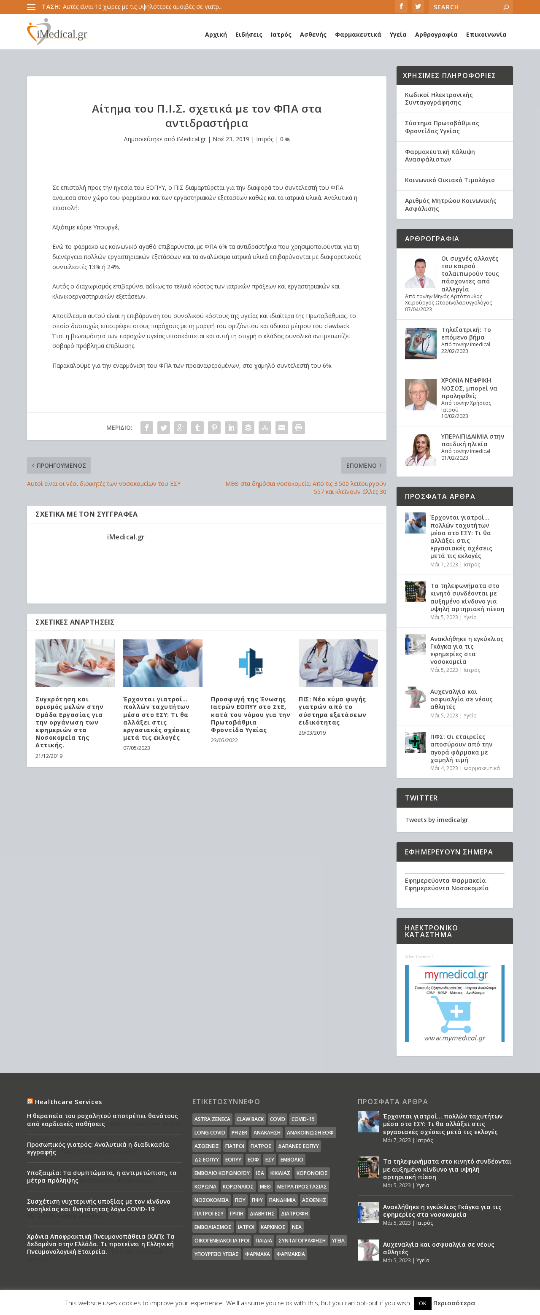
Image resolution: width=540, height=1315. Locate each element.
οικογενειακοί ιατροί (221, 1240)
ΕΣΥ (269, 1159)
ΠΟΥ (240, 1200)
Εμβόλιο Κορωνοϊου (222, 1173)
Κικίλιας (280, 1173)
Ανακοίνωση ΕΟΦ (310, 1132)
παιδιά (264, 1240)
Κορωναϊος (238, 1186)
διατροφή (294, 1213)
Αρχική (216, 34)
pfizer (239, 1132)
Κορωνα (205, 1186)
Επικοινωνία (486, 34)
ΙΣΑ (260, 1173)
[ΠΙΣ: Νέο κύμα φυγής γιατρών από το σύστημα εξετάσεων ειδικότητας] (338, 663)
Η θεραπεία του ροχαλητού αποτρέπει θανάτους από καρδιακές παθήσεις (102, 1119)
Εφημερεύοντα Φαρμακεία (445, 880)
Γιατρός (261, 1146)
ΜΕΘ (265, 1186)
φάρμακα (257, 1254)
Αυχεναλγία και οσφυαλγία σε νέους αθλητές (461, 699)
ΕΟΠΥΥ (233, 1159)
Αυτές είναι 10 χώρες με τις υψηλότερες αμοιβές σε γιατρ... (143, 7)
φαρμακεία (290, 1254)
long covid (209, 1132)
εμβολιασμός (213, 1227)
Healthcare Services (68, 1102)
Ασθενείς (206, 1146)
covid (277, 1119)
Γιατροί (234, 1146)
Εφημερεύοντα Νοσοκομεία (447, 888)
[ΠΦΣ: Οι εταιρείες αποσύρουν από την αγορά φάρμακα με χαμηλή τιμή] (415, 742)
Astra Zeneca (212, 1119)
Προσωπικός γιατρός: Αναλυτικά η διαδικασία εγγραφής (98, 1148)
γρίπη (236, 1213)
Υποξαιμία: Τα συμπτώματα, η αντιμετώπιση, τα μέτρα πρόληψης (102, 1176)
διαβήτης (262, 1213)
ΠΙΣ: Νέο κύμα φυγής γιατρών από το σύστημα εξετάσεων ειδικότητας (333, 710)
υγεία (338, 1240)
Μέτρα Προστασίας (302, 1186)
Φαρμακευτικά (358, 34)
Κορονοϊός (312, 1173)
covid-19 (303, 1119)
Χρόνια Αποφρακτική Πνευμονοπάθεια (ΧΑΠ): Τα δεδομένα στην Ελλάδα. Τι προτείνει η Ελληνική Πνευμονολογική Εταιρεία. (101, 1244)
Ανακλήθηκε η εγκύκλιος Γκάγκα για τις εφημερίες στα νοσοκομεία (467, 650)
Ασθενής (313, 34)
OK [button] (423, 1303)
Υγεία (398, 34)
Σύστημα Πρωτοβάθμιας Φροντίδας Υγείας (442, 127)
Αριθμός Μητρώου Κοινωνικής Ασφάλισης (451, 204)
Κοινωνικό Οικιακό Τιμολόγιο (450, 180)
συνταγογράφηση (302, 1240)
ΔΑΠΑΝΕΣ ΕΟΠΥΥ (298, 1146)
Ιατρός (281, 34)
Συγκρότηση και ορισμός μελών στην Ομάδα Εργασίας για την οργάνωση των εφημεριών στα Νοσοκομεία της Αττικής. (69, 722)
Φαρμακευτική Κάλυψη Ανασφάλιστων (440, 155)
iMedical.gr (191, 139)
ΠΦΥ (257, 1200)
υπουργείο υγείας (216, 1254)
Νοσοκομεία (211, 1200)
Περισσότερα (454, 1303)
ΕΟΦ (253, 1159)
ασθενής (314, 1200)
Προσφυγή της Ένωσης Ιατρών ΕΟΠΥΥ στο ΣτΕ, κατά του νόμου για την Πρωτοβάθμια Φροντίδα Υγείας (250, 714)
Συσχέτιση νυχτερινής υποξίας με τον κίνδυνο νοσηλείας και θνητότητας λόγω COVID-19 (98, 1205)
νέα (297, 1227)
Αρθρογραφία (436, 34)
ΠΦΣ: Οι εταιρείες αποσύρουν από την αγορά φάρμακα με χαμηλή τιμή (461, 748)
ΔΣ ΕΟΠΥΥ (206, 1159)
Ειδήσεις (248, 34)
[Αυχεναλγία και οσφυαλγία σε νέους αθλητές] (415, 697)
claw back (250, 1119)
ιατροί (246, 1227)
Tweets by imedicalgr (436, 820)
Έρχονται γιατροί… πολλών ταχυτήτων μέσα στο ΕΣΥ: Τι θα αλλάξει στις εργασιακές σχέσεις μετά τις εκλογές (156, 718)
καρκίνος (273, 1227)
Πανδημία (282, 1200)
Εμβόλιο (292, 1159)
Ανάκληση (267, 1132)
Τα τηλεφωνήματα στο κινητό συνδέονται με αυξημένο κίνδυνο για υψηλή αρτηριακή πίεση (467, 597)
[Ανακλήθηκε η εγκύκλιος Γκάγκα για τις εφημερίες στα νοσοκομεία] (415, 644)
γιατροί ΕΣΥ (209, 1213)
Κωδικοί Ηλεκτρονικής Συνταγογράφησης (439, 98)
